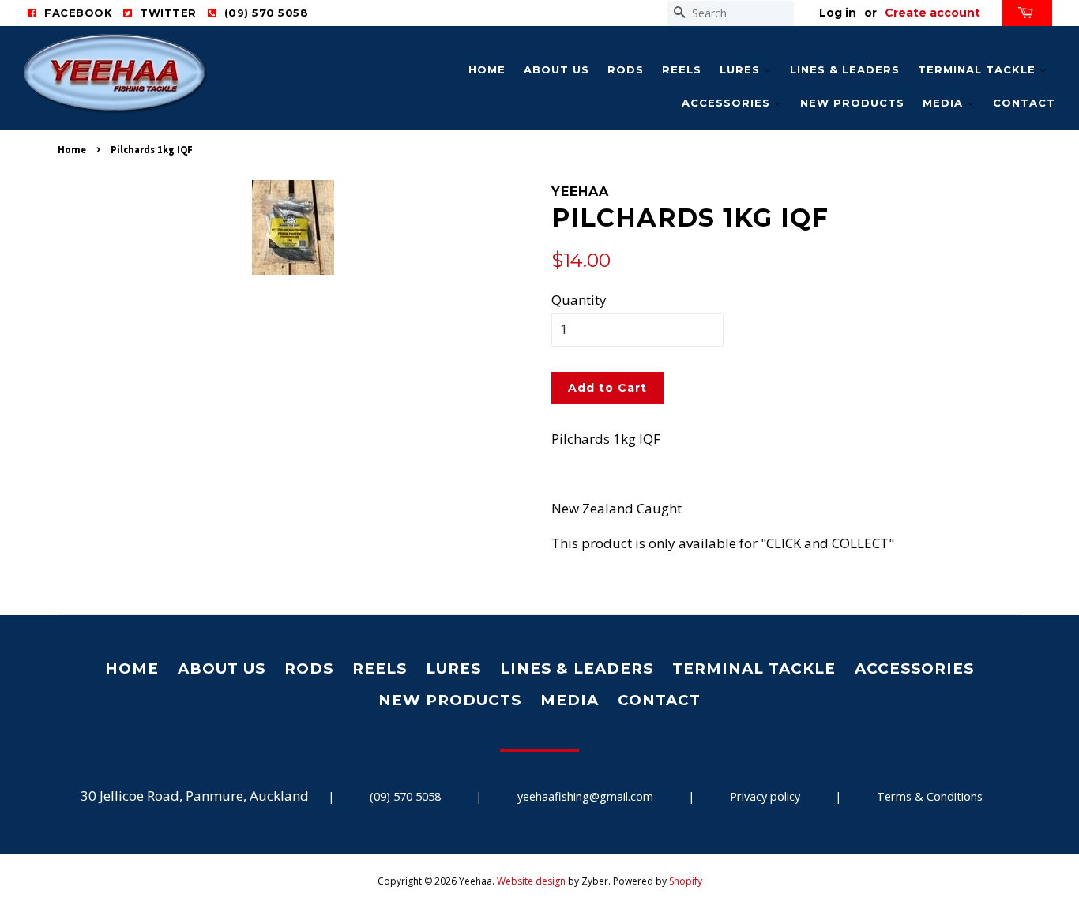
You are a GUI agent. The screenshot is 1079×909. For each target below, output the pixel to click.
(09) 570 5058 (405, 796)
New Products (852, 102)
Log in (837, 13)
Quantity (579, 300)
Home (487, 69)
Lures (742, 69)
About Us (556, 69)
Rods (625, 69)
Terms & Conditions (930, 796)
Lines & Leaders (845, 69)
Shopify (685, 881)
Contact (1024, 102)
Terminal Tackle (979, 69)
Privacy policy (765, 796)
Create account (932, 13)
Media (945, 102)
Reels (681, 69)
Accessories (728, 102)
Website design (531, 881)
